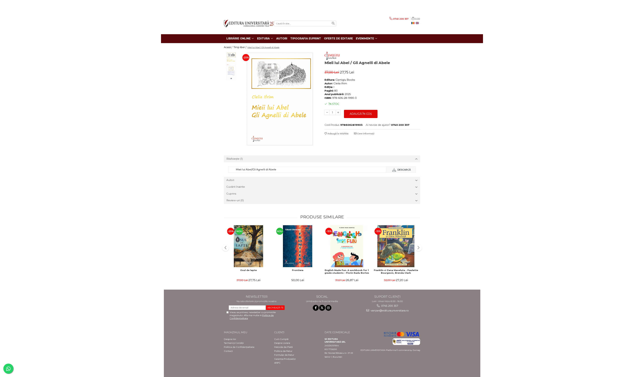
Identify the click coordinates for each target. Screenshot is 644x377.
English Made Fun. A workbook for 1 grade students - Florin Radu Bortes (347, 271)
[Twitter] (322, 308)
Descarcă (404, 169)
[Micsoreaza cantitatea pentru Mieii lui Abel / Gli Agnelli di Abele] (327, 112)
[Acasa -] (246, 23)
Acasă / (228, 47)
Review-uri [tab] (235, 200)
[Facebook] (316, 308)
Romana (413, 23)
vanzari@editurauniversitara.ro (389, 310)
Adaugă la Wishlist (337, 133)
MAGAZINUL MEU (235, 332)
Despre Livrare (282, 343)
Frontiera (297, 270)
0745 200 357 (389, 305)
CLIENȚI (279, 332)
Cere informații (365, 133)
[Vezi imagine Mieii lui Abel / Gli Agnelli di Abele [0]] (231, 59)
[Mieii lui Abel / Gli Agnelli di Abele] (279, 98)
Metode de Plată (283, 347)
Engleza (418, 23)
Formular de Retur (284, 355)
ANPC (277, 362)
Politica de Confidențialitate (239, 347)
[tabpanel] (279, 98)
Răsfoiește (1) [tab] (234, 158)
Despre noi (230, 339)
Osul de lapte (248, 270)
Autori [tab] (230, 180)
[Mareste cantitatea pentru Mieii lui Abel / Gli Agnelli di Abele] (338, 112)
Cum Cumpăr (281, 339)
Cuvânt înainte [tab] (235, 186)
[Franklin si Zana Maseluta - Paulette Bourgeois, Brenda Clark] (396, 246)
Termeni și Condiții (234, 343)
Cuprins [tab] (231, 193)
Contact (228, 351)
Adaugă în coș (361, 113)
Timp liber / (240, 47)
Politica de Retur (283, 351)
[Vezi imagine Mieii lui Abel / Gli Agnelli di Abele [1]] (231, 73)
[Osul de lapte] (248, 246)
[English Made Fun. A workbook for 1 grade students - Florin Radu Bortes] (347, 246)
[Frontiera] (297, 246)
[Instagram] (328, 308)
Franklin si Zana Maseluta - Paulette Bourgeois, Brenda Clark (396, 271)
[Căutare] (333, 23)
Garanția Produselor (285, 359)
